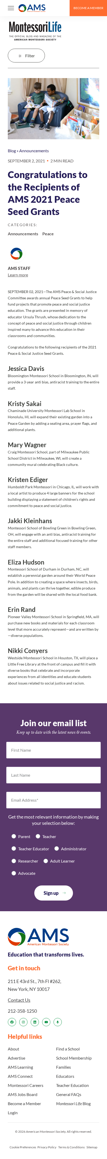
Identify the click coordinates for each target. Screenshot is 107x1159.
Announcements (34, 150)
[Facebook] (12, 1022)
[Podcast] (58, 1022)
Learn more (18, 274)
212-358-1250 (22, 1011)
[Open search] (63, 8)
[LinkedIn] (35, 1022)
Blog (12, 150)
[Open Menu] (11, 8)
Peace (48, 233)
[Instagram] (23, 1022)
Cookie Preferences (23, 1147)
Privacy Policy (46, 1147)
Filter (30, 55)
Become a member (88, 8)
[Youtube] (46, 1022)
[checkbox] (53, 855)
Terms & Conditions (71, 1147)
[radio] (20, 836)
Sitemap (91, 1147)
